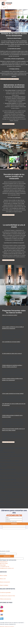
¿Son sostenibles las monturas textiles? (11, 341)
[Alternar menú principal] (4, 7)
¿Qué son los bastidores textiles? (9, 315)
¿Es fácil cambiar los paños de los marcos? (12, 353)
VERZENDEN (14, 523)
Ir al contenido (3, 0)
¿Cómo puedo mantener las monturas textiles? (13, 393)
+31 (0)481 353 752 (14, 515)
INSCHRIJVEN (7, 556)
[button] (14, 315)
